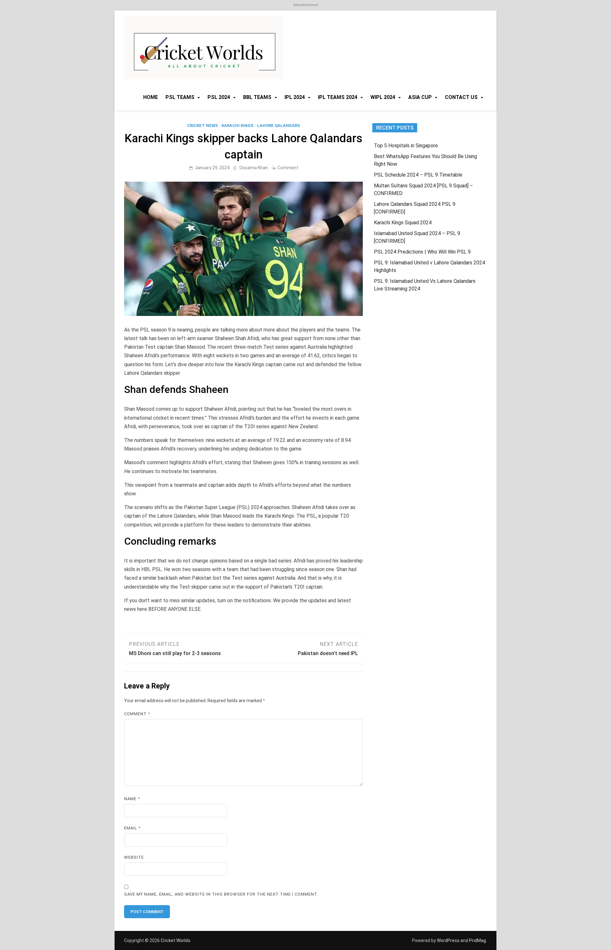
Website (134, 857)
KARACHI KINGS (237, 125)
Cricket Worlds (175, 940)
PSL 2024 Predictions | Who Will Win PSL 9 (422, 252)
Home (150, 97)
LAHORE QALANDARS (278, 125)
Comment (287, 167)
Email (132, 828)
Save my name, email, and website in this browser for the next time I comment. (221, 894)
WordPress (448, 940)
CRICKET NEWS (202, 125)
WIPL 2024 (382, 97)
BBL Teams (257, 97)
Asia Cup (420, 97)
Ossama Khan (253, 167)
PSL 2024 (218, 97)
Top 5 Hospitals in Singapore (406, 146)
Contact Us (461, 97)
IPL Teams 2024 (337, 97)
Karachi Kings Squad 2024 (403, 223)
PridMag (477, 940)
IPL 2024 (294, 97)
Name (132, 798)
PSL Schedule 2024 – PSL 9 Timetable (418, 175)
